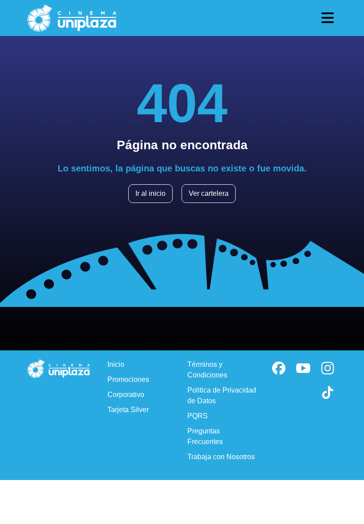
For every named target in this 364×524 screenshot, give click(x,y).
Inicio (115, 364)
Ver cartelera (209, 193)
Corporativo (125, 394)
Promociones (128, 379)
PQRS (197, 416)
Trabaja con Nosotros (221, 456)
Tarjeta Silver (128, 409)
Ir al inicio (150, 193)
